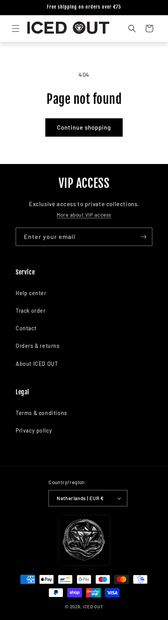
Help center (31, 293)
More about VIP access (84, 215)
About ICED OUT (37, 363)
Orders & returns (38, 345)
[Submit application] (143, 237)
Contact (26, 328)
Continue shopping (84, 127)
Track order (31, 310)
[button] (15, 28)
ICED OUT (93, 606)
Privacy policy (34, 430)
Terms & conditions (41, 413)
